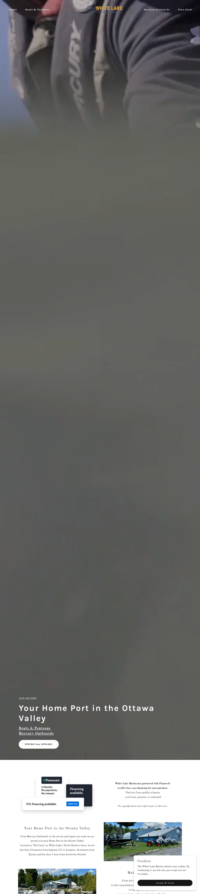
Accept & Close (165, 883)
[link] (100, 9)
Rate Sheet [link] (185, 9)
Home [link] (13, 9)
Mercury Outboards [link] (157, 9)
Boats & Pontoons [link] (37, 9)
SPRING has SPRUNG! (38, 744)
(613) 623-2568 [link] (27, 698)
